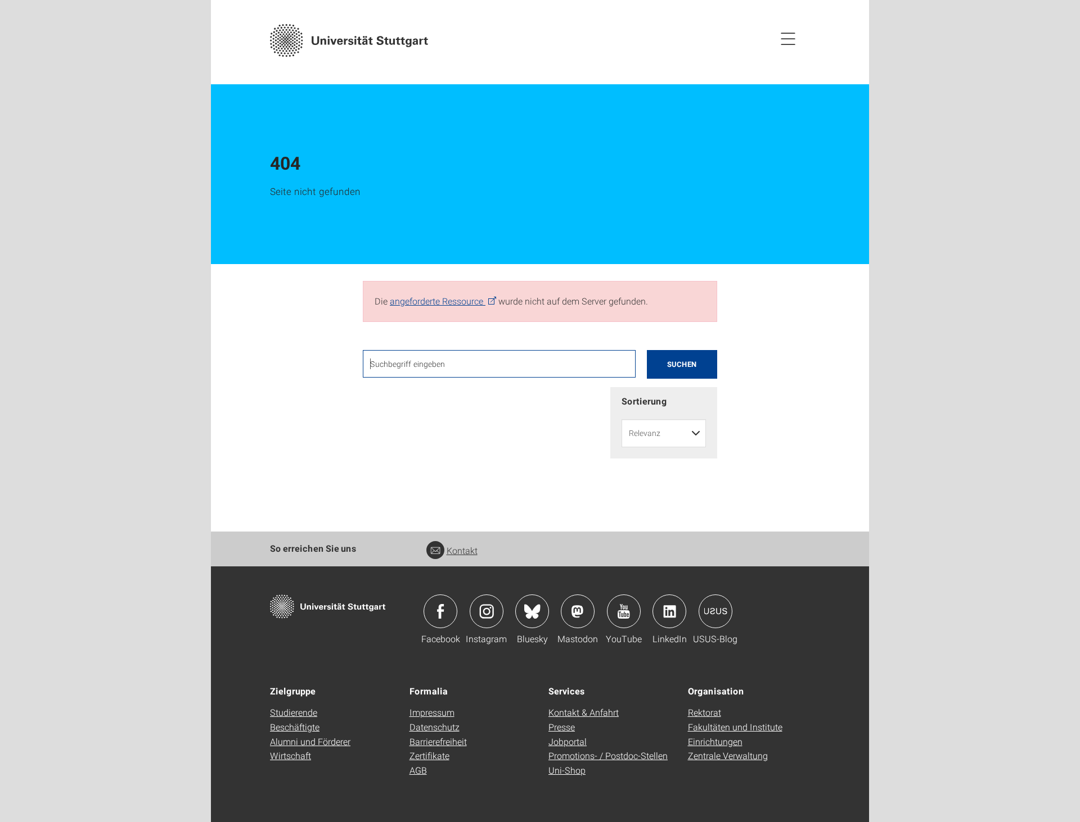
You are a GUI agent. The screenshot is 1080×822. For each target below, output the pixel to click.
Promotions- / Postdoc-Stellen (608, 755)
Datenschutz (435, 727)
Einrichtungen (715, 741)
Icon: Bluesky (532, 611)
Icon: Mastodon (578, 611)
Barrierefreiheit (438, 741)
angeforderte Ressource (437, 301)
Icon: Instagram (486, 611)
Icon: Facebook (440, 611)
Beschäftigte (295, 727)
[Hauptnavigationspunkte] (788, 38)
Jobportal (567, 741)
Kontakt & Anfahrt (583, 712)
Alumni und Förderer (310, 741)
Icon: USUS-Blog (715, 611)
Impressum (432, 712)
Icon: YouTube (624, 611)
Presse (561, 727)
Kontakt (462, 550)
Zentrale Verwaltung (728, 755)
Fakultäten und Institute (735, 727)
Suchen (682, 364)
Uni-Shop (567, 770)
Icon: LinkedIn (669, 611)
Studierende (293, 712)
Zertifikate (429, 755)
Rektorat (704, 712)
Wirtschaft (290, 755)
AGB (418, 770)
